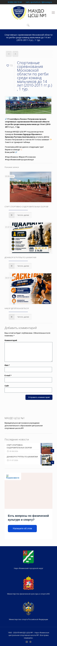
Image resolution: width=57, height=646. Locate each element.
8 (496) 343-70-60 (15, 2)
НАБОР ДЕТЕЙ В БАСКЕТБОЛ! (17, 308)
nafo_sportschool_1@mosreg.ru (39, 2)
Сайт (7, 386)
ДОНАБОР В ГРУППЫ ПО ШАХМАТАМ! (20, 257)
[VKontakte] (26, 642)
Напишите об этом (22, 528)
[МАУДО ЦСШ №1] (28, 13)
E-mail (8, 375)
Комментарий (11, 340)
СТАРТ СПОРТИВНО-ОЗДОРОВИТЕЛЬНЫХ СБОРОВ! (26, 206)
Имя (7, 365)
